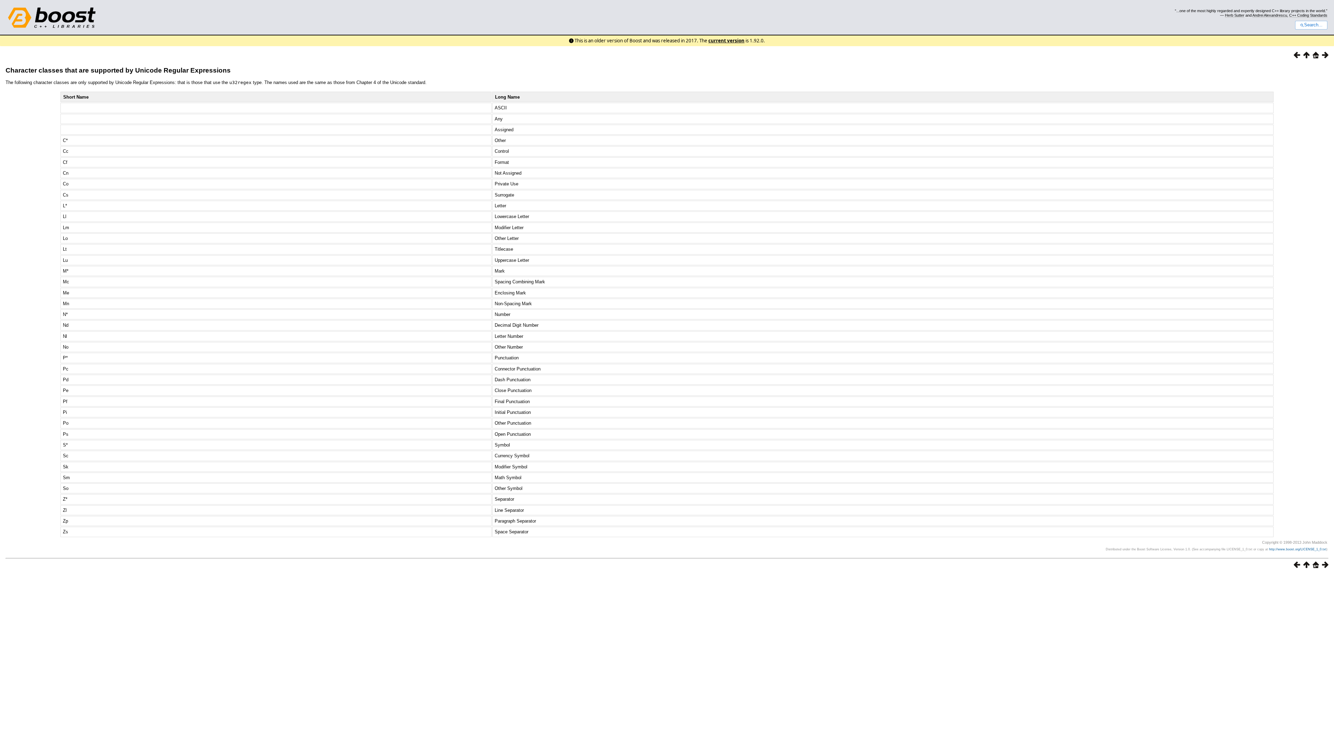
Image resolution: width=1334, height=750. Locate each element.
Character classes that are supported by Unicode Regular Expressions (118, 70)
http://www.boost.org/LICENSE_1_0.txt (1297, 549)
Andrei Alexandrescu (1269, 15)
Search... (1313, 25)
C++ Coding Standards (1308, 15)
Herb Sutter (1234, 15)
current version (726, 41)
